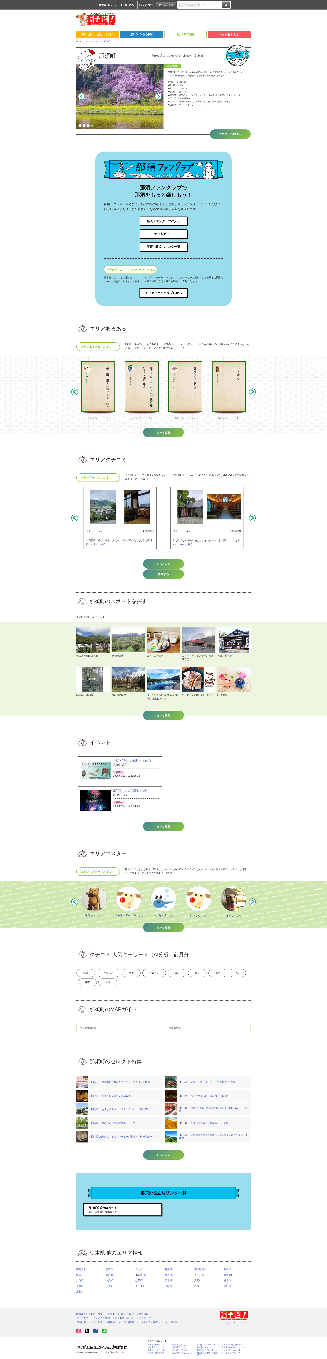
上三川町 (140, 1286)
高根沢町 (228, 1275)
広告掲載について (85, 1322)
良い (197, 973)
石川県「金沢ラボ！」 (157, 1353)
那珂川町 (169, 1275)
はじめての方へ (128, 4)
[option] (120, 96)
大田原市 (110, 1275)
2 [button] (84, 126)
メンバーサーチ (147, 4)
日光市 (139, 1269)
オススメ (154, 973)
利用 (131, 973)
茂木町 (168, 1280)
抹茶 (87, 982)
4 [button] (92, 126)
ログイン (113, 4)
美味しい (108, 973)
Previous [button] (81, 96)
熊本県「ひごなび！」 (181, 1345)
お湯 (107, 982)
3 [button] (88, 126)
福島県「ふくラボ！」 (157, 1347)
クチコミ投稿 (166, 4)
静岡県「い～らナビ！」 (232, 1350)
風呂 (217, 973)
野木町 (197, 1286)
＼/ (237, 973)
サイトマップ (144, 1318)
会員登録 (101, 4)
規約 (114, 1318)
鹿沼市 (109, 1269)
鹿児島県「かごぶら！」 (182, 1353)
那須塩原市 (200, 1269)
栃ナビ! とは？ (235, 1323)
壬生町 (109, 1286)
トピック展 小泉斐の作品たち (132, 760)
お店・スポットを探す (100, 34)
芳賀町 (79, 1280)
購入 (177, 973)
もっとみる (163, 563)
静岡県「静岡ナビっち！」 (208, 1345)
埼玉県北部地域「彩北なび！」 (207, 1354)
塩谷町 (79, 1275)
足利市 (79, 1291)
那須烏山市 (141, 1275)
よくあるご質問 (101, 1318)
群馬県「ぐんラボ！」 (157, 1350)
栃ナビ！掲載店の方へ (110, 1322)
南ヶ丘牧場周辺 (88, 1027)
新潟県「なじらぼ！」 (181, 1347)
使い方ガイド (163, 234)
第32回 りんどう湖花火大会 (130, 790)
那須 (85, 973)
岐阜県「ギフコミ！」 (206, 1347)
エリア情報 (188, 34)
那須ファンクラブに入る (163, 221)
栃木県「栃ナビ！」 (156, 1345)
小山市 (168, 1286)
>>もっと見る (98, 544)
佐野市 (227, 1286)
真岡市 (197, 1280)
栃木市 (227, 1280)
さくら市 (199, 1275)
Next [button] (158, 96)
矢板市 (227, 1269)
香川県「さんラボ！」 (181, 1350)
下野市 (79, 1286)
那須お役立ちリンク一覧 (163, 246)
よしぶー (91, 531)
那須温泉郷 (175, 1027)
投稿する (163, 574)
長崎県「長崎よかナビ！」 (233, 1345)
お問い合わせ (127, 1318)
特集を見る (232, 34)
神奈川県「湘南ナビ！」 (207, 1350)
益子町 (139, 1280)
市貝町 (109, 1280)
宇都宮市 (81, 1269)
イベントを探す (143, 34)
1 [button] (80, 126)
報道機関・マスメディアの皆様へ (142, 1322)
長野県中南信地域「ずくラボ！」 (236, 1347)
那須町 (168, 1269)
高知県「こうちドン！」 (232, 1353)
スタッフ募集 (170, 1322)
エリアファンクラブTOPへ (163, 293)
